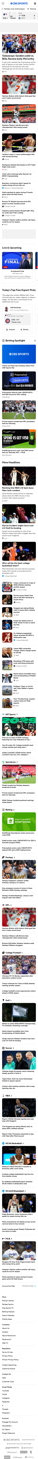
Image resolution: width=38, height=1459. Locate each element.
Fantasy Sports (7, 1304)
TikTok (4, 1394)
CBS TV (5, 1343)
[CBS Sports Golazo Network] (19, 1444)
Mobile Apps (7, 1319)
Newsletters (6, 1426)
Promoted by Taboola (28, 1286)
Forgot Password (8, 1433)
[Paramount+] (12, 1452)
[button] (2, 3)
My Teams (6, 1429)
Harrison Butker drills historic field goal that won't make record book (19, 88)
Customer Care (8, 1382)
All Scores (13, 16)
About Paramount (9, 1336)
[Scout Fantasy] (18, 1457)
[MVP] (7, 1456)
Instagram (6, 1398)
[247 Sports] (12, 1447)
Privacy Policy (7, 1356)
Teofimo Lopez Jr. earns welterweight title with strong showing (19, 146)
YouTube (5, 1391)
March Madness (8, 1315)
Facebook (6, 1402)
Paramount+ (6, 1339)
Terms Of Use (7, 1352)
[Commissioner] (26, 1451)
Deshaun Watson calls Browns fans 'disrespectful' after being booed (19, 117)
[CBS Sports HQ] (28, 1440)
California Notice (8, 1369)
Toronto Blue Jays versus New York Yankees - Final (26, 16)
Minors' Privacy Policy (10, 1360)
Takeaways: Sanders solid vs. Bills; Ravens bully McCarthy (19, 53)
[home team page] (7, 319)
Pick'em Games (8, 1301)
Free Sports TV (8, 1308)
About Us (5, 1328)
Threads (5, 1409)
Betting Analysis (8, 1312)
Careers (5, 1332)
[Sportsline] (27, 1447)
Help (4, 1378)
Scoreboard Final (17, 267)
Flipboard (6, 1413)
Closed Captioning (9, 1365)
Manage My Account (10, 1422)
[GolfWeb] (29, 1457)
